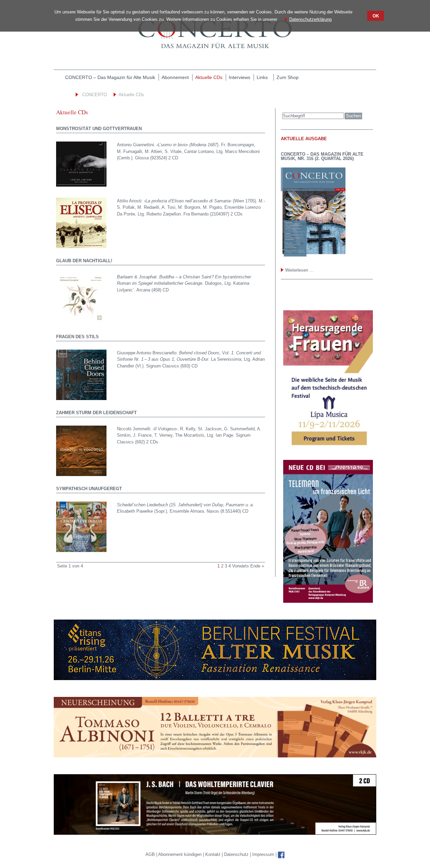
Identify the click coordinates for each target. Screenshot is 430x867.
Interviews (239, 77)
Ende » (257, 565)
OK (376, 15)
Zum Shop (287, 77)
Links (262, 77)
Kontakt (213, 854)
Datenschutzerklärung (310, 19)
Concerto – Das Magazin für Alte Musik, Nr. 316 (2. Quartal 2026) (322, 156)
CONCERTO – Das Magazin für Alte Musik (110, 77)
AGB (150, 854)
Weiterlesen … (299, 270)
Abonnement (175, 77)
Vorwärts (240, 565)
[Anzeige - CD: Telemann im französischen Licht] (327, 531)
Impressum (263, 854)
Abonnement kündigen (180, 854)
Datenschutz (237, 854)
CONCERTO (94, 94)
